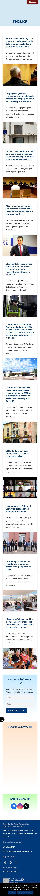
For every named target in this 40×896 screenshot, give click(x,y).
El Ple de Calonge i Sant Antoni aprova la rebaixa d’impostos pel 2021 (17, 453)
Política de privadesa (10, 872)
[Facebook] (14, 806)
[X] (26, 806)
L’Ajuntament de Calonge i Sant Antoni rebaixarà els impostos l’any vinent (18, 509)
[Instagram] (20, 806)
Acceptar (12, 893)
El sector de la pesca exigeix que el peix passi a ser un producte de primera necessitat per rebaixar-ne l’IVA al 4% (19, 269)
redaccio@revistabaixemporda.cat (19, 851)
